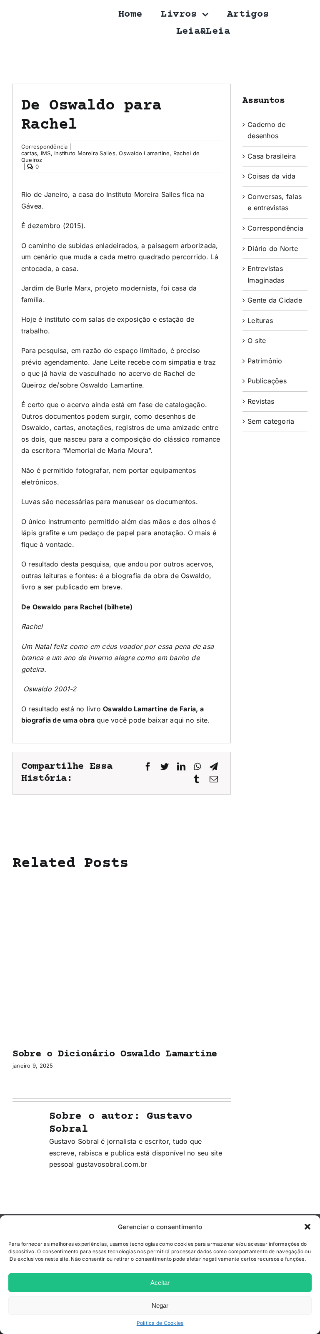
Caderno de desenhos (266, 130)
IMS (46, 153)
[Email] (213, 779)
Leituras (260, 320)
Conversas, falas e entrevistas (275, 202)
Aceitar (160, 1282)
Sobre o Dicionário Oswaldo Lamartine (114, 1054)
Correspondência (44, 146)
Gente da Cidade (275, 300)
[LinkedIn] (181, 766)
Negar (160, 1305)
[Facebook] (148, 766)
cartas (29, 153)
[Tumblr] (196, 779)
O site (257, 340)
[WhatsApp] (197, 766)
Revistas (261, 401)
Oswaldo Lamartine (144, 153)
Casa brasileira (272, 156)
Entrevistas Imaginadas (266, 274)
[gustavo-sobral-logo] (29, 9)
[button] (307, 1226)
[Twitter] (164, 766)
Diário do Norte (273, 248)
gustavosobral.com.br (112, 1164)
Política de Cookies (160, 1323)
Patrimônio (265, 361)
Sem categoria (271, 421)
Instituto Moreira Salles (84, 153)
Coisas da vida (271, 176)
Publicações (267, 381)
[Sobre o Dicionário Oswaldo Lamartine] (122, 886)
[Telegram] (213, 766)
